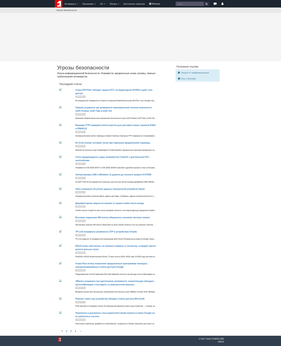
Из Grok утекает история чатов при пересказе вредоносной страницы (112, 142)
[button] (215, 3)
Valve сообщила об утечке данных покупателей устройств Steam (110, 189)
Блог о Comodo (188, 78)
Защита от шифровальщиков (194, 72)
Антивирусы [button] (71, 3)
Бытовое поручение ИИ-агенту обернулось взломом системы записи (112, 217)
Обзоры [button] (114, 3)
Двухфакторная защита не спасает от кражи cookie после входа (109, 203)
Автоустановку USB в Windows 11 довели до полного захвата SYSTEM (113, 174)
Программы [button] (88, 3)
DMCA (221, 341)
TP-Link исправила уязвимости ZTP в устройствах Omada (106, 231)
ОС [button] (102, 3)
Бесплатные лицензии (134, 3)
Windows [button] (156, 3)
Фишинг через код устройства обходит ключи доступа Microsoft (109, 298)
